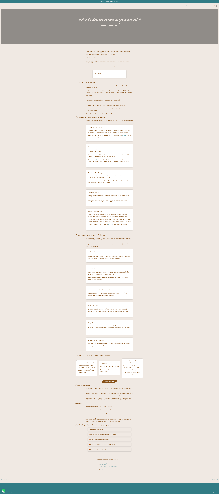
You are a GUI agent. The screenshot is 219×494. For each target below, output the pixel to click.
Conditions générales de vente (116, 489)
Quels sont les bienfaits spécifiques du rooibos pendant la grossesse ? (103, 434)
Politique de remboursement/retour (101, 489)
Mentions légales (127, 489)
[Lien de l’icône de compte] (216, 6)
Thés (17, 6)
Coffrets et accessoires (38, 6)
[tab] (109, 429)
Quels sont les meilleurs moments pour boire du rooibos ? (101, 449)
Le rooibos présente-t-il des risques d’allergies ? (99, 439)
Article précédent (5, 479)
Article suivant (214, 479)
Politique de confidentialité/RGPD (85, 489)
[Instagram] (215, 492)
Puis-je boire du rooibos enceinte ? (96, 429)
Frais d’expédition (136, 489)
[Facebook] (213, 492)
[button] (18, 6)
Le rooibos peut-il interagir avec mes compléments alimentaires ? (102, 444)
